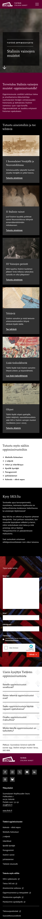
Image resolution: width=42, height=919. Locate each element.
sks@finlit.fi (7, 805)
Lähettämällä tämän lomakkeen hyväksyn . (19, 639)
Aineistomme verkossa (12, 888)
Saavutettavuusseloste (12, 916)
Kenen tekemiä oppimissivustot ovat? (18, 696)
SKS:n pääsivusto (10, 879)
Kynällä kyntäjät (9, 846)
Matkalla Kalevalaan (11, 832)
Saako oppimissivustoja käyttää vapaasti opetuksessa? (18, 707)
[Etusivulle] (9, 761)
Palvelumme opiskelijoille (13, 902)
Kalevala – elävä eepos (15, 479)
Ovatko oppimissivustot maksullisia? (14, 718)
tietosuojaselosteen (11, 640)
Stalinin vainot (8, 855)
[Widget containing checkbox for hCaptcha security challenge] (19, 648)
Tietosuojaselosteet (11, 911)
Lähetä (31, 654)
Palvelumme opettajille (12, 897)
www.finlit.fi (7, 811)
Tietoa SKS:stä (9, 883)
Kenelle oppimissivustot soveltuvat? (14, 686)
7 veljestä (6, 836)
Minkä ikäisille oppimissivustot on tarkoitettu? (19, 729)
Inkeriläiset (7, 841)
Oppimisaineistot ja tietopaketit (16, 892)
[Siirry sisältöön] (4, 67)
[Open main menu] (37, 4)
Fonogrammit (8, 850)
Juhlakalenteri (8, 859)
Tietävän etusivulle (10, 864)
